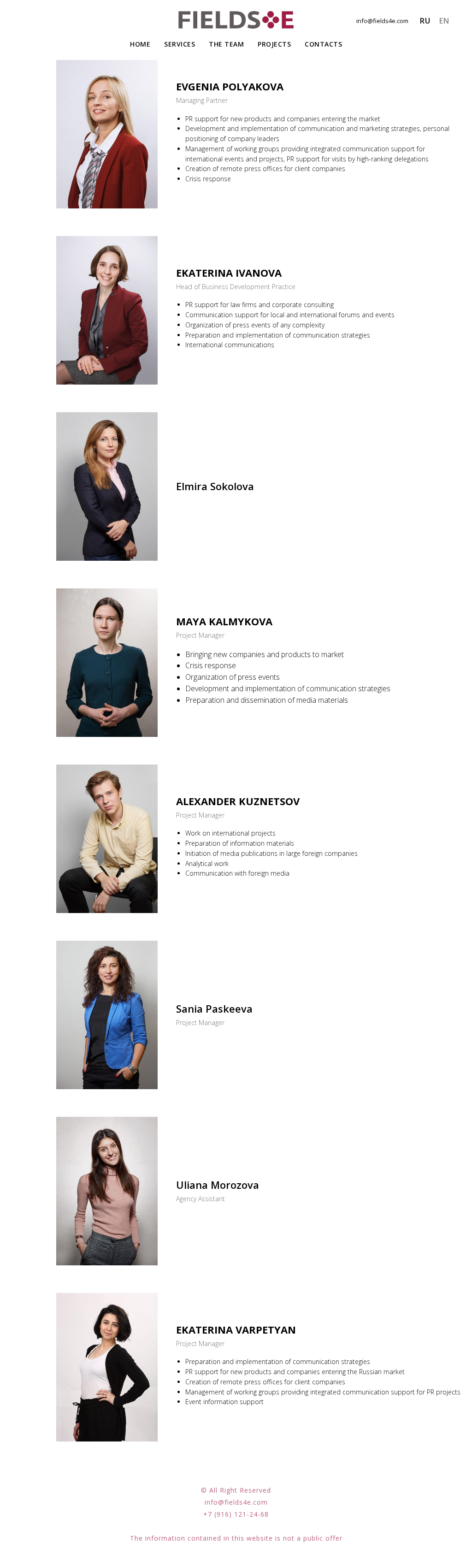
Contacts (323, 44)
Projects (274, 44)
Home (140, 44)
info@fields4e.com (382, 21)
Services (179, 44)
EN (444, 21)
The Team (226, 44)
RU (425, 21)
